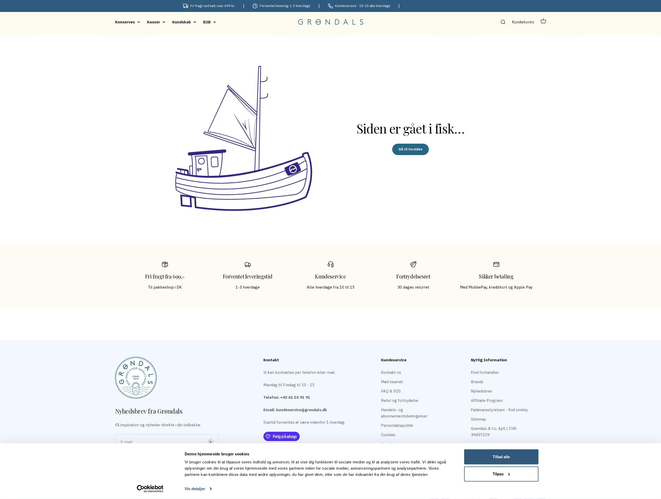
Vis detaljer (195, 489)
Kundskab (181, 21)
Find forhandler (485, 372)
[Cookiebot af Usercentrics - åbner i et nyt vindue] (150, 489)
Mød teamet (392, 381)
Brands (477, 381)
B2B (207, 21)
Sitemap (478, 419)
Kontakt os (391, 372)
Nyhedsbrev (481, 391)
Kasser (153, 21)
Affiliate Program (487, 400)
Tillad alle (501, 457)
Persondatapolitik (397, 425)
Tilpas (498, 473)
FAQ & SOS (391, 391)
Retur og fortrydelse (399, 400)
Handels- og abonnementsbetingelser (404, 412)
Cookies (388, 434)
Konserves (125, 21)
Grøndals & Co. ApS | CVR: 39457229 (494, 431)
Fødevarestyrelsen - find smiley (499, 409)
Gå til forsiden (410, 149)
